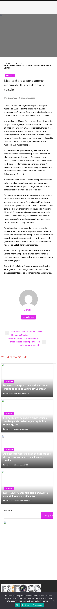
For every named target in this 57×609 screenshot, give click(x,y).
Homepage (8, 63)
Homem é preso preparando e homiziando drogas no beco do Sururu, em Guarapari (25, 387)
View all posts (28, 317)
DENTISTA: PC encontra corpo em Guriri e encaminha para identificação (25, 494)
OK (17, 605)
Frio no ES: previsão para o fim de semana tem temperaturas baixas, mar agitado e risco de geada (25, 421)
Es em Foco (12, 98)
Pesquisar (8, 510)
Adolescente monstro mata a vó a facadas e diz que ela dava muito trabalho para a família (27, 457)
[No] (53, 600)
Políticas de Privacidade (32, 605)
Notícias (19, 63)
